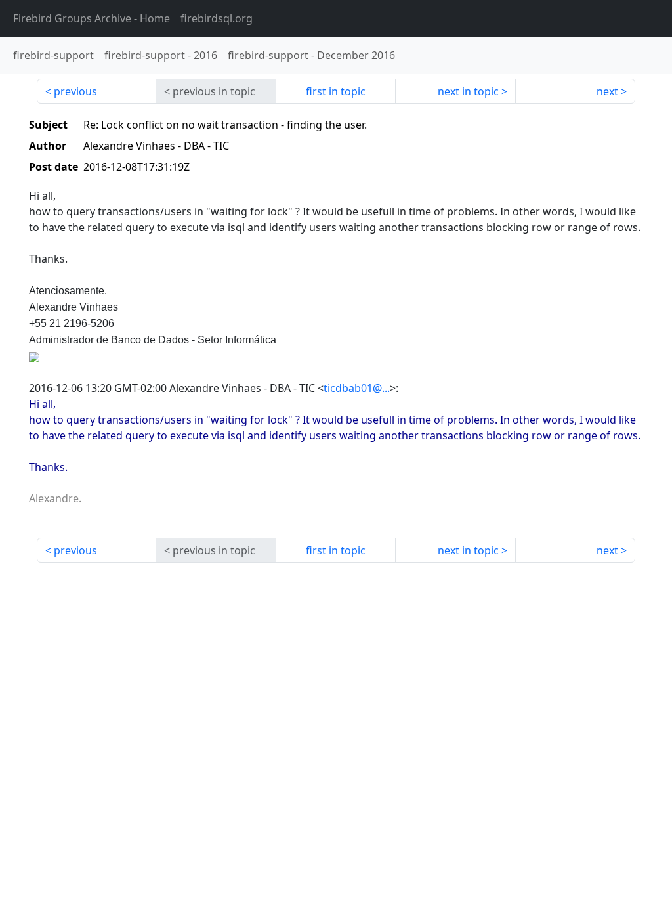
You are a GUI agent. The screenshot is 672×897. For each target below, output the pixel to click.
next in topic (468, 91)
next (607, 91)
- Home (91, 18)
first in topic (336, 91)
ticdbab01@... (357, 388)
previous (75, 91)
